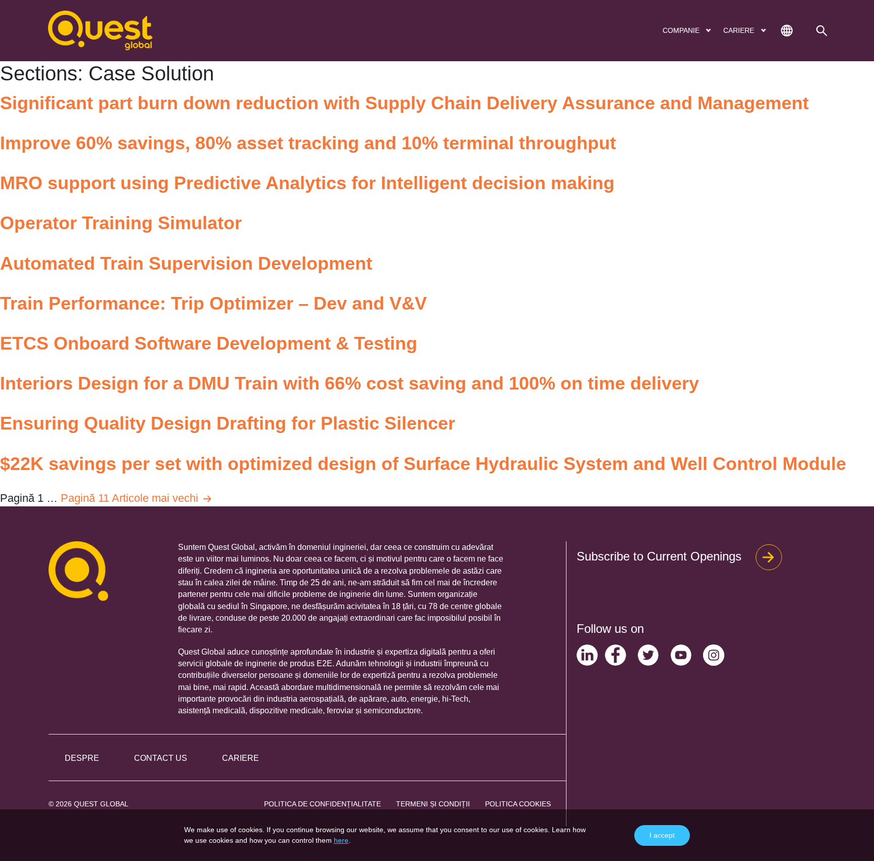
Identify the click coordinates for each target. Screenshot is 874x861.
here (341, 840)
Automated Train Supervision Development (186, 263)
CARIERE (739, 30)
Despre (82, 758)
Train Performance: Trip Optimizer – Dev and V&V (213, 303)
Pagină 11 (85, 498)
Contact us (160, 758)
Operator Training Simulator (121, 222)
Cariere (240, 758)
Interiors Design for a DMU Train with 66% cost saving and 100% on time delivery (349, 383)
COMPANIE (682, 30)
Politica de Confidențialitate (322, 804)
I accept (662, 835)
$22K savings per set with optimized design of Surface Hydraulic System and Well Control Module (423, 463)
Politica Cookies (518, 804)
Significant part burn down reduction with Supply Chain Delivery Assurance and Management (404, 103)
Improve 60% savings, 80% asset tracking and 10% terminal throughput (308, 143)
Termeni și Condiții (433, 804)
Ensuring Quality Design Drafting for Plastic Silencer (227, 423)
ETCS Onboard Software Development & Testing (208, 343)
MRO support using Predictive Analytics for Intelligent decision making (307, 183)
